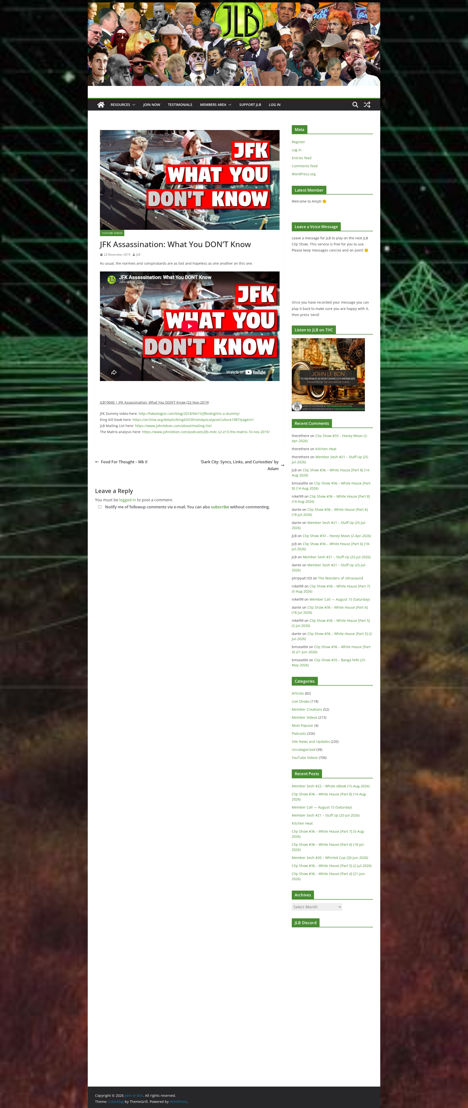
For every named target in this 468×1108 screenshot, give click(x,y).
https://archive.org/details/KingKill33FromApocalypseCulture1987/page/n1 (193, 419)
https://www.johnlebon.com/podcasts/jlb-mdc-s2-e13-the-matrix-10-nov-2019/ (206, 431)
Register (298, 142)
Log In (275, 104)
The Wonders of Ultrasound (340, 578)
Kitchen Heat (325, 449)
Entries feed (302, 158)
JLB (138, 254)
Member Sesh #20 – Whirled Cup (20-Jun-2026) (330, 857)
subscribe (220, 507)
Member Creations (307, 709)
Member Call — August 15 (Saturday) (340, 599)
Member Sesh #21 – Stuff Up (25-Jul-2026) (336, 557)
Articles (298, 693)
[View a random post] (367, 105)
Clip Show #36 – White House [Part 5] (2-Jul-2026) (331, 865)
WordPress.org (304, 174)
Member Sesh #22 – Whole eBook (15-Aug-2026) (331, 786)
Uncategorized (303, 749)
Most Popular (302, 725)
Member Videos (304, 717)
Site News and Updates (311, 741)
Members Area (213, 104)
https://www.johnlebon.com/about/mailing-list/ (173, 425)
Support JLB (250, 104)
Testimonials (180, 104)
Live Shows (301, 701)
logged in (127, 500)
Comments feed (305, 166)
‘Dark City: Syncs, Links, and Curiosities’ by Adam (240, 465)
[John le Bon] (234, 6)
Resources (120, 104)
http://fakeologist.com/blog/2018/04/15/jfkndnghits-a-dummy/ (189, 413)
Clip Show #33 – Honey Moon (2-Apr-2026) (337, 535)
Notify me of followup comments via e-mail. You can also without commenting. (187, 507)
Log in (297, 150)
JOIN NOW (151, 104)
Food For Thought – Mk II (124, 462)
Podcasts (299, 733)
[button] (133, 104)
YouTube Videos (112, 233)
